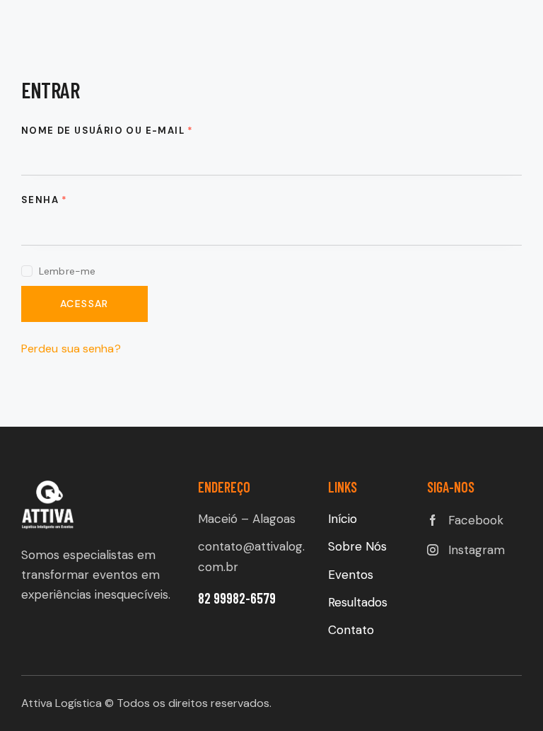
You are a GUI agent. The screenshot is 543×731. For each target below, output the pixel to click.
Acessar (84, 303)
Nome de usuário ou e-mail (107, 131)
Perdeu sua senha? (71, 348)
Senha (44, 200)
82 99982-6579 (238, 597)
